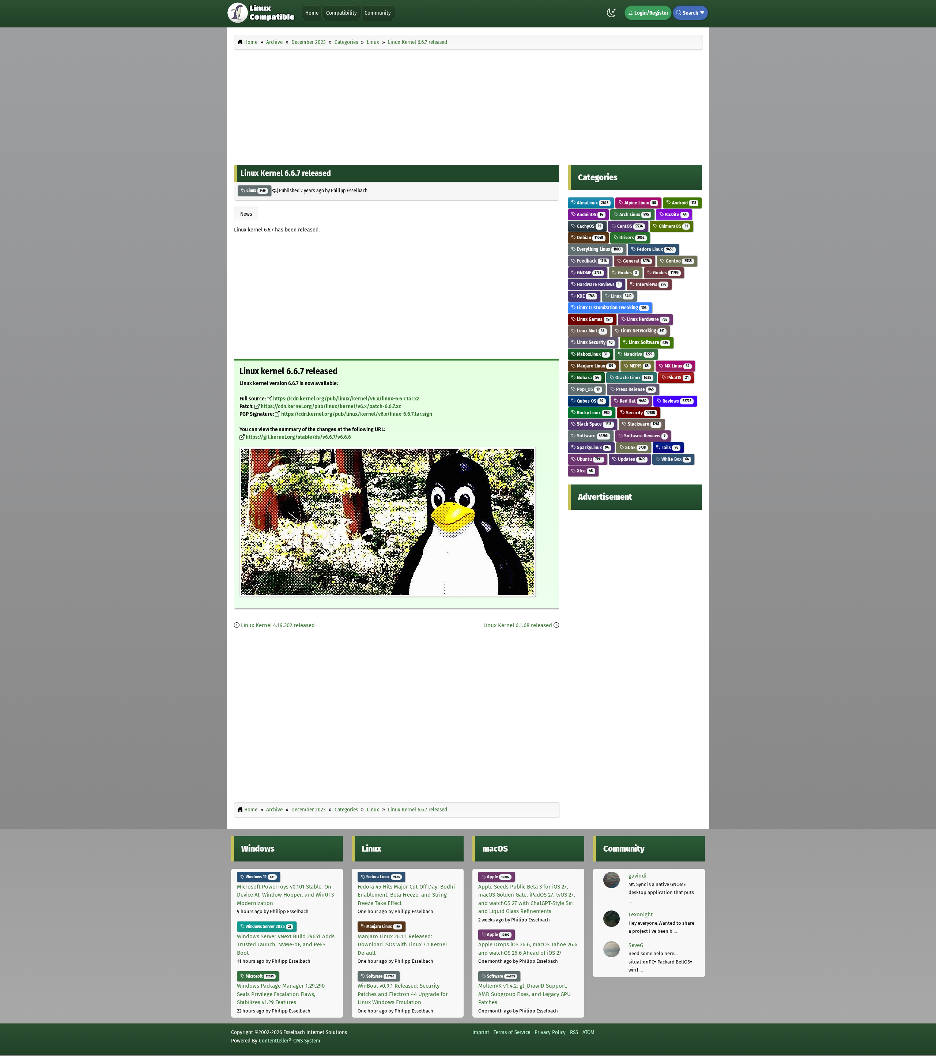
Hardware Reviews (597, 284)
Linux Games (593, 319)
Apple (497, 876)
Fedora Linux (654, 249)
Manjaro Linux (594, 366)
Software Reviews (644, 435)
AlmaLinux (592, 202)
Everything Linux (598, 249)
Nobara (587, 377)
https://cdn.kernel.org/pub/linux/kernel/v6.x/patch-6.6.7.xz (331, 406)
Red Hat (632, 401)
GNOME (588, 272)
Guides (627, 272)
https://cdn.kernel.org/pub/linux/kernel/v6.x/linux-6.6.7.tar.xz (346, 399)
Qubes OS (589, 401)
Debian (589, 237)
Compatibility (341, 13)
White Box (674, 459)
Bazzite (675, 214)
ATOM (588, 1032)
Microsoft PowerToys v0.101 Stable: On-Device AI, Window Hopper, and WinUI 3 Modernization (285, 894)
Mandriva (637, 354)
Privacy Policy (550, 1032)
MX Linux (676, 366)
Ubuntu (588, 459)
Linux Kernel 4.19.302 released (278, 625)
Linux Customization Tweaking (611, 307)
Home (311, 13)
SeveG (636, 945)
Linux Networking (642, 330)
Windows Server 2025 (268, 926)
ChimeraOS (672, 226)
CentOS (629, 226)
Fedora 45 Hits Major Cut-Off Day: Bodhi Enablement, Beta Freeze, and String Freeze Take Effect (406, 894)
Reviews (676, 401)
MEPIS (639, 366)
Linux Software (648, 342)
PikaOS (677, 377)
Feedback (591, 261)
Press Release (634, 389)
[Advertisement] (468, 105)
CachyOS (588, 226)
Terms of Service (512, 1032)
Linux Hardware (646, 319)
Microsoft (259, 976)
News (246, 214)
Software (592, 435)
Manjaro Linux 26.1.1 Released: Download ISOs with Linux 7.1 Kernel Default (402, 944)
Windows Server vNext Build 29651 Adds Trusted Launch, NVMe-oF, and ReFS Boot (286, 944)
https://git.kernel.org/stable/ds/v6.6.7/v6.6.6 (298, 437)
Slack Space (593, 424)
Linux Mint (590, 330)
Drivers (631, 237)
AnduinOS (589, 214)
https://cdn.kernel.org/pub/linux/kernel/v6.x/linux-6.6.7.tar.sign (356, 414)
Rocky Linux (592, 412)
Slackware (643, 424)
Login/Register (650, 13)
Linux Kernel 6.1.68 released (517, 625)
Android (683, 202)
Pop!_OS (588, 389)
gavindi (637, 875)
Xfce (584, 471)
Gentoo (678, 261)
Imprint (480, 1032)
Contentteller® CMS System (289, 1040)
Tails (669, 447)
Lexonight (641, 914)
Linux (255, 190)
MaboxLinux (591, 354)
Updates (631, 459)
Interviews (650, 284)
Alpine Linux (639, 202)
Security (640, 412)
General (636, 261)
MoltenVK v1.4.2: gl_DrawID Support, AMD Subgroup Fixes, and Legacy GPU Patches (524, 994)
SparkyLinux (592, 447)
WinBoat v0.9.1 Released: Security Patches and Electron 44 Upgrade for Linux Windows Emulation (403, 994)
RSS (574, 1032)
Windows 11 (260, 876)
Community (378, 13)
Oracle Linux (632, 377)
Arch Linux (633, 214)
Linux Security (594, 342)
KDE (585, 296)
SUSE (635, 447)
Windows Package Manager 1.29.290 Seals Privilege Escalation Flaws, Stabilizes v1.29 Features (281, 994)
